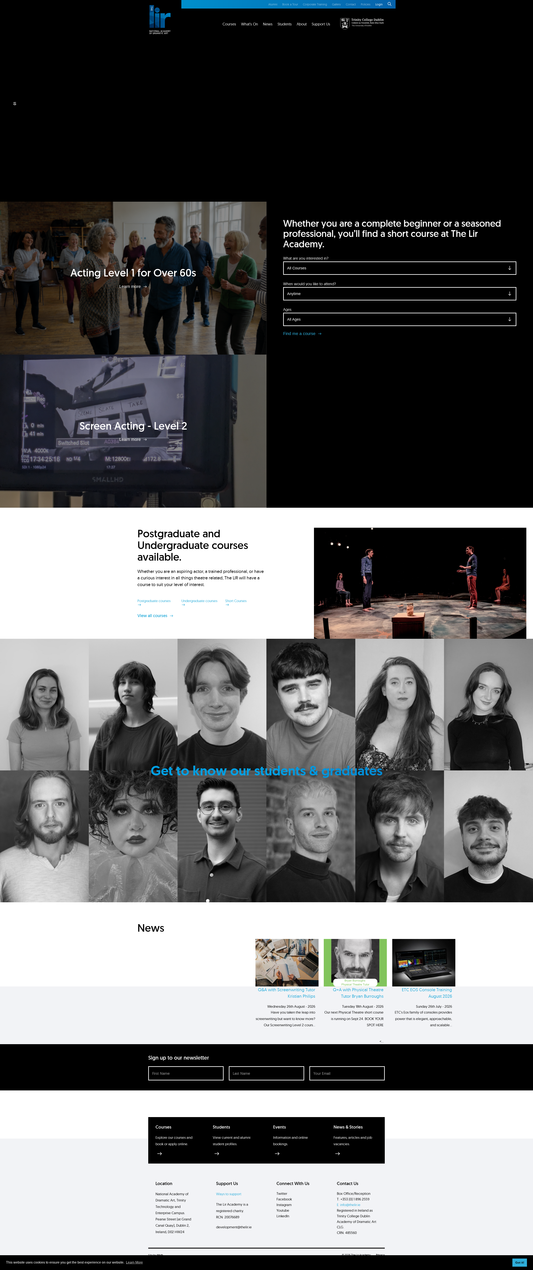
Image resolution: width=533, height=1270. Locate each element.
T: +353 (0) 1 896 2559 (353, 1199)
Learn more (130, 286)
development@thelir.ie (234, 1227)
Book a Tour (290, 4)
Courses (229, 24)
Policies (365, 4)
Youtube (282, 1210)
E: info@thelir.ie (348, 1204)
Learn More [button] (134, 1262)
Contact (351, 4)
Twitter (281, 1193)
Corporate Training (315, 4)
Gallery (336, 4)
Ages (287, 309)
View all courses (152, 615)
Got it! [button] (519, 1262)
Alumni (272, 4)
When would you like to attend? (309, 283)
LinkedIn (282, 1216)
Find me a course (300, 333)
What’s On (249, 24)
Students (285, 24)
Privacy (380, 1255)
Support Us (321, 24)
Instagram (284, 1204)
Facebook (284, 1199)
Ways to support (228, 1194)
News (268, 24)
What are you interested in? (305, 258)
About (302, 24)
